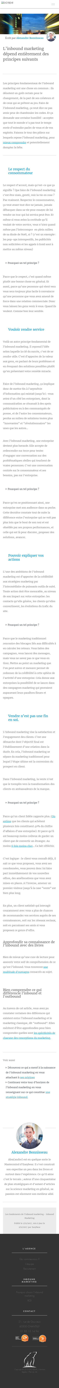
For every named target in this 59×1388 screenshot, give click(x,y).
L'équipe (29, 1263)
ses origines (27, 1077)
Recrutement (29, 1268)
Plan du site (33, 1371)
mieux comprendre (14, 142)
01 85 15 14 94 (29, 1330)
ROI (29, 1300)
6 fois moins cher (22, 845)
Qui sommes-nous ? (29, 1258)
